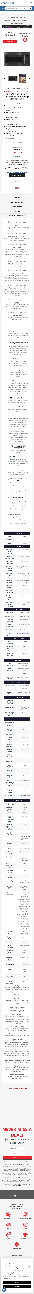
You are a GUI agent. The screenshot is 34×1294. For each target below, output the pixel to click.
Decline (17, 1286)
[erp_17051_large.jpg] (17, 59)
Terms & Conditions (17, 1185)
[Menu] (2, 8)
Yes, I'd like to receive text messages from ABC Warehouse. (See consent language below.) (18, 1163)
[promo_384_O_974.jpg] (23, 83)
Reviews (17, 211)
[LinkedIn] (19, 1195)
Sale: (14, 152)
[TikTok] (23, 1195)
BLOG (8, 1239)
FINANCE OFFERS (25, 1218)
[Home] (8, 17)
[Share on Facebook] (16, 188)
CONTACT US (25, 1239)
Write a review (24, 91)
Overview (17, 197)
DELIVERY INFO (8, 1218)
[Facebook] (10, 1195)
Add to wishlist (15, 181)
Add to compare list (19, 181)
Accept (17, 1282)
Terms (26, 1174)
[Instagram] (14, 1195)
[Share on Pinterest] (18, 188)
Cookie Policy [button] (21, 1274)
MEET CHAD (17, 1249)
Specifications (17, 207)
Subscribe (17, 1158)
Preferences (17, 1290)
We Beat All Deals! (25, 34)
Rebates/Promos (17, 202)
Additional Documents (17, 216)
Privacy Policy (21, 1174)
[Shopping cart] (30, 2)
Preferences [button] (6, 1278)
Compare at (15, 147)
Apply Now (10, 41)
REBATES (25, 1228)
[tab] (17, 197)
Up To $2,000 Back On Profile (17, 172)
